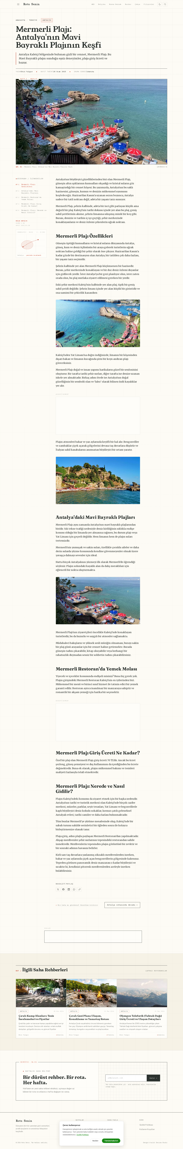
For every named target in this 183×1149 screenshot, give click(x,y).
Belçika (101, 4)
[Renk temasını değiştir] (160, 4)
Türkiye (33, 20)
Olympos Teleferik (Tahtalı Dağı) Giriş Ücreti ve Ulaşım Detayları (140, 1017)
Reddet (95, 1141)
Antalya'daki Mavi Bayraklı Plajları (27, 192)
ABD (93, 4)
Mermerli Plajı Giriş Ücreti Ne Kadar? (28, 205)
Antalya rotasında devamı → (122, 905)
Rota (31, 4)
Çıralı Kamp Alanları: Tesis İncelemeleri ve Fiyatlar (36, 1017)
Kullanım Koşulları (147, 1129)
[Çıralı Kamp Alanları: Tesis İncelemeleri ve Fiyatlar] (41, 993)
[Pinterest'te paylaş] (137, 303)
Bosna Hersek (115, 4)
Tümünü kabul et (111, 1141)
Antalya (47, 20)
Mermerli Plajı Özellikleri (25, 185)
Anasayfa (20, 20)
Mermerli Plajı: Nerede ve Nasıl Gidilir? (31, 211)
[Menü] (18, 4)
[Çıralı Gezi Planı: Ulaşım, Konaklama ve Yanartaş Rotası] (91, 993)
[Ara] (165, 4)
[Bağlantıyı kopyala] (79, 889)
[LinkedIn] (68, 889)
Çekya (137, 4)
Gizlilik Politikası (146, 1125)
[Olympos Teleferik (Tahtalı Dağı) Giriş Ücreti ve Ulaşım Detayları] (142, 993)
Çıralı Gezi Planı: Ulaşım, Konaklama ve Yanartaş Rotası (89, 1017)
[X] (58, 889)
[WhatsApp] (74, 889)
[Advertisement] (98, 415)
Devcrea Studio (161, 1142)
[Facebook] (63, 889)
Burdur (128, 4)
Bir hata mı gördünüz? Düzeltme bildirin (77, 905)
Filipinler (149, 4)
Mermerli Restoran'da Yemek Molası (28, 198)
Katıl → (153, 1078)
